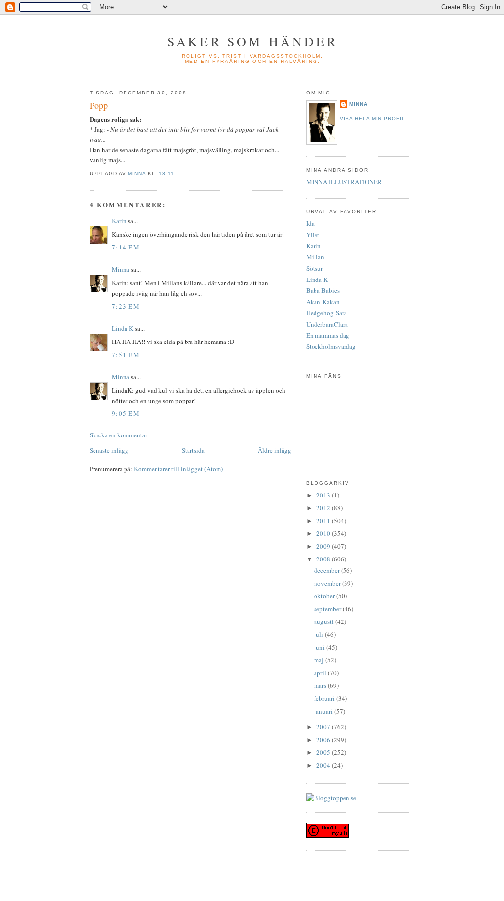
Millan (315, 256)
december (327, 570)
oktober (325, 595)
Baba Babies (323, 290)
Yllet (312, 234)
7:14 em (126, 247)
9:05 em (126, 413)
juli (319, 634)
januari (324, 711)
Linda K (122, 328)
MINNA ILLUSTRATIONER (344, 181)
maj (319, 659)
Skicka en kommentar (118, 435)
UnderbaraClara (327, 324)
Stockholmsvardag (331, 346)
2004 (324, 765)
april (321, 672)
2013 (324, 495)
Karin (119, 221)
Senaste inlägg (109, 450)
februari (325, 698)
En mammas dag (327, 335)
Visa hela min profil (372, 118)
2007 (324, 726)
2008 (324, 559)
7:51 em (126, 354)
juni (320, 647)
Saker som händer (252, 41)
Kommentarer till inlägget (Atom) (178, 469)
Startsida (193, 450)
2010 (324, 533)
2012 (324, 507)
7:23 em (126, 306)
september (328, 608)
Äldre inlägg (274, 450)
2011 (324, 520)
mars (321, 685)
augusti (324, 621)
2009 (324, 546)
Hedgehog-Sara (326, 313)
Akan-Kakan (323, 301)
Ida (310, 223)
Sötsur (314, 268)
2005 (324, 752)
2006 (324, 739)
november (328, 583)
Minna (120, 269)
